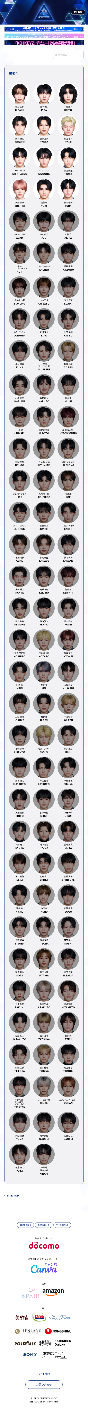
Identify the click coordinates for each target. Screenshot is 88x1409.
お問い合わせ (44, 1385)
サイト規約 (44, 1373)
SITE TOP (13, 1195)
